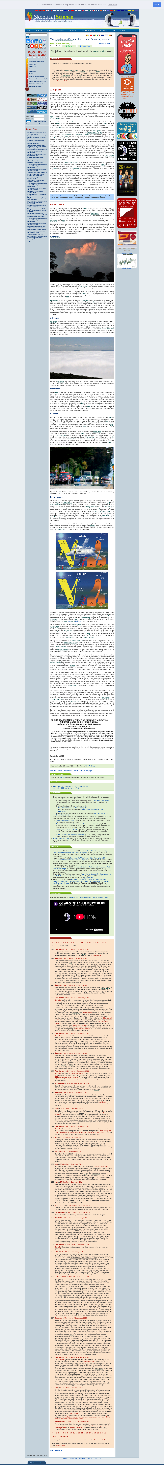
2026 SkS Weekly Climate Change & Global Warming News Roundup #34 (37, 151)
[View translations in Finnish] (65, 10)
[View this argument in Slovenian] (102, 35)
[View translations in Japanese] (94, 10)
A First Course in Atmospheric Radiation (70, 834)
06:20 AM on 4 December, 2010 (70, 1151)
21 (101, 942)
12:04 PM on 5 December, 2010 (78, 1422)
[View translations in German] (73, 10)
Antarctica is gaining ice (36, 83)
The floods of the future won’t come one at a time (36, 181)
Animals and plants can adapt (38, 79)
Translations (103, 30)
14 (82, 942)
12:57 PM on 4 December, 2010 (71, 1252)
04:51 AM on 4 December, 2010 (77, 1033)
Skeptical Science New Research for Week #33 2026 (36, 170)
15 (84, 942)
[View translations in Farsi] (62, 10)
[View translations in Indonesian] (87, 10)
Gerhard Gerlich (63, 81)
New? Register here (40, 121)
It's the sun (32, 64)
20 (98, 942)
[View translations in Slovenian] (126, 10)
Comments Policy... (101, 1440)
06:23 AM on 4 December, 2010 (71, 1164)
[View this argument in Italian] (98, 35)
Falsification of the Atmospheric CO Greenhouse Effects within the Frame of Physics (80, 851)
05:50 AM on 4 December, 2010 (78, 1083)
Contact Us (97, 1458)
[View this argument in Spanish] (86, 35)
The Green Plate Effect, (101, 800)
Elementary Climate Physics (65, 820)
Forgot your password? (33, 123)
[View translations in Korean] (98, 10)
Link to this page (104, 43)
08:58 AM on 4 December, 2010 (78, 1205)
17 (90, 942)
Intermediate (85, 46)
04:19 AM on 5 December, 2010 (79, 1277)
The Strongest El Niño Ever (35, 234)
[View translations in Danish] (55, 10)
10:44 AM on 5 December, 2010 (71, 1388)
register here (60, 1445)
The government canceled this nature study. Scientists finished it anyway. (36, 210)
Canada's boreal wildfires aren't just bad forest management (36, 227)
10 (71, 942)
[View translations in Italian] (90, 10)
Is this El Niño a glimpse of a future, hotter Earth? (35, 158)
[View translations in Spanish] (130, 10)
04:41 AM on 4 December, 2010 (77, 998)
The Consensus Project (87, 30)
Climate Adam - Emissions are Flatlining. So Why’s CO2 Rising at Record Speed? (36, 146)
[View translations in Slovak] (123, 10)
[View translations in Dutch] (58, 10)
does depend (89, 1361)
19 (95, 942)
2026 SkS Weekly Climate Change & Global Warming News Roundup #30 (37, 220)
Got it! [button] (157, 5)
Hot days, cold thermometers (36, 216)
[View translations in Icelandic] (83, 10)
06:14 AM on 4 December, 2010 (77, 1126)
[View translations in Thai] (136, 10)
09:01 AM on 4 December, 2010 (78, 1212)
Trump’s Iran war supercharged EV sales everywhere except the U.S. (36, 137)
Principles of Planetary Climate (66, 829)
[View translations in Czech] (51, 10)
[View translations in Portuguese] (115, 10)
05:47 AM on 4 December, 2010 (77, 1071)
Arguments (39, 30)
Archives (29, 242)
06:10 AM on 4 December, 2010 (71, 1109)
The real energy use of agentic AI (37, 172)
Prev (53, 942)
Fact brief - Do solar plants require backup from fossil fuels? (37, 214)
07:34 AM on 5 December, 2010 (75, 1318)
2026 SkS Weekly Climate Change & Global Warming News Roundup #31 (37, 202)
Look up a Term (38, 1463)
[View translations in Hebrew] (76, 10)
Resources (61, 30)
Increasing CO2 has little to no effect (66, 788)
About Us (82, 1458)
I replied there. (96, 955)
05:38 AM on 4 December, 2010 (75, 1053)
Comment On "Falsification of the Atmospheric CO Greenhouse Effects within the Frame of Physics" (79, 859)
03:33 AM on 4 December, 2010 (77, 949)
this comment (74, 1413)
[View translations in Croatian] (48, 10)
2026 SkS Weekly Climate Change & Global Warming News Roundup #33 (37, 166)
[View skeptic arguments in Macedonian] (101, 10)
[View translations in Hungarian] (80, 10)
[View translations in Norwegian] (108, 10)
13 (79, 942)
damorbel (58, 1000)
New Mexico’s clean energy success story (35, 192)
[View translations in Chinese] (44, 10)
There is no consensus (36, 69)
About (113, 30)
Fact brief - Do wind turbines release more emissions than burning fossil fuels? (35, 142)
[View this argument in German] (90, 35)
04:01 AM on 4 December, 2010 (75, 958)
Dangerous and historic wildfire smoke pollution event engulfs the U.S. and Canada (36, 231)
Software (50, 30)
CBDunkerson (87, 1012)
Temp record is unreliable (36, 76)
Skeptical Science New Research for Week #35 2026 (36, 133)
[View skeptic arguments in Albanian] (41, 10)
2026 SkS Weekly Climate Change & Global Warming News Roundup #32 (37, 185)
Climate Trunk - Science (34, 160)
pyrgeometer (88, 878)
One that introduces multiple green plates (72, 808)
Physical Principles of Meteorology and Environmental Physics (77, 824)
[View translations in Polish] (112, 10)
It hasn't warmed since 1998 (37, 81)
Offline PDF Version (71, 771)
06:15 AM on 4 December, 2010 (71, 1137)
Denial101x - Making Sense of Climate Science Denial (89, 897)
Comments (72, 30)
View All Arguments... (35, 86)
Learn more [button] (112, 5)
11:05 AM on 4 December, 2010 (77, 1245)
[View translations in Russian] (119, 10)
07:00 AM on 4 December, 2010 (71, 1182)
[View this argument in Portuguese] (94, 35)
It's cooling (32, 71)
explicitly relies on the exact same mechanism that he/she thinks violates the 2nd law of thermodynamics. (82, 1418)
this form (63, 196)
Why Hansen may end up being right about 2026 (36, 198)
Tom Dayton (59, 949)
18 (92, 942)
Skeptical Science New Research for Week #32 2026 (36, 188)
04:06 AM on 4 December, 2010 (75, 985)
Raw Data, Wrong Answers (35, 162)
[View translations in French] (69, 10)
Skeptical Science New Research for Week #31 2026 (36, 206)
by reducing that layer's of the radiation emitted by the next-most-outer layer (83, 1131)
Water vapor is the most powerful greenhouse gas (70, 786)
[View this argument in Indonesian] (106, 35)
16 (87, 942)
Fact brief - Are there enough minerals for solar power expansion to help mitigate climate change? (35, 176)
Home (29, 30)
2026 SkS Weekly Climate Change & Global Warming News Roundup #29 (37, 237)
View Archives (90, 766)
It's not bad (32, 66)
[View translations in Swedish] (133, 10)
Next (104, 942)
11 (74, 942)
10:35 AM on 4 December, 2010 (75, 1218)
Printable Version (56, 771)
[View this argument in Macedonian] (110, 35)
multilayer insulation (101, 1166)
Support (122, 30)
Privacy (89, 1458)
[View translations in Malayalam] (105, 10)
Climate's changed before (36, 61)
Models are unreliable (35, 74)
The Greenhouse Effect (61, 838)
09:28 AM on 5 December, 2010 (77, 1357)
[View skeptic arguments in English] (37, 10)
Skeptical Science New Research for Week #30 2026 (36, 224)
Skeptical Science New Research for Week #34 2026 (36, 155)
